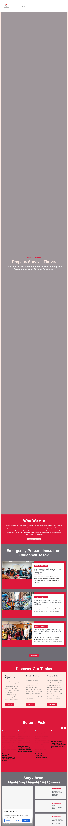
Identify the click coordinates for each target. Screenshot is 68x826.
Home (16, 6)
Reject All (17, 820)
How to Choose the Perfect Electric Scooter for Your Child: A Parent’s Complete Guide (58, 745)
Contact (60, 6)
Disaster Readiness (38, 6)
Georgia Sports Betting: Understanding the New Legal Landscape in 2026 (9, 757)
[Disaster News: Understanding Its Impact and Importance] (42, 792)
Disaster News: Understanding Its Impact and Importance (57, 793)
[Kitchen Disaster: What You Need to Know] (42, 806)
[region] (17, 816)
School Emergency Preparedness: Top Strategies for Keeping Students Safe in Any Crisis (47, 631)
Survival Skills (48, 6)
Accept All (26, 820)
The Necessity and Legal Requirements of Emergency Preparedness (57, 821)
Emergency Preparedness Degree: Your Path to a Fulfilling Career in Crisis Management (47, 571)
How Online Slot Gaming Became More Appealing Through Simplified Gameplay (25, 749)
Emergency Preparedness (26, 6)
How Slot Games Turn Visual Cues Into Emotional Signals (42, 755)
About (54, 6)
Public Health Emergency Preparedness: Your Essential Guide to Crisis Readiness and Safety (48, 602)
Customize (8, 820)
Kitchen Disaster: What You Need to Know (57, 807)
